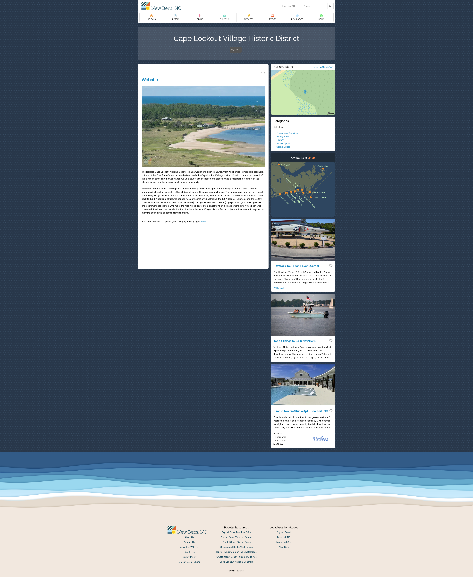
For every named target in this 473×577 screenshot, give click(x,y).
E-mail (212, 313)
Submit (236, 327)
